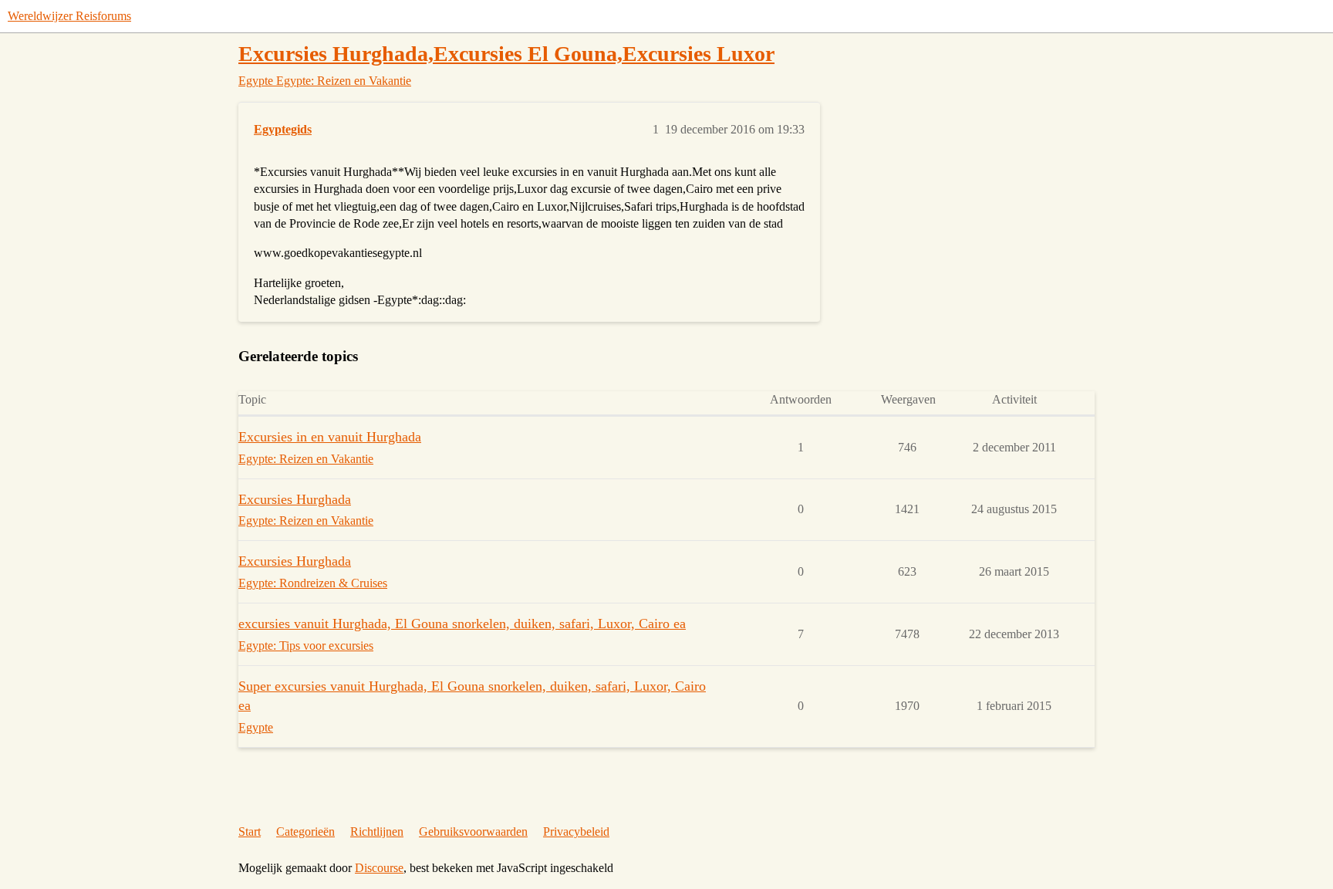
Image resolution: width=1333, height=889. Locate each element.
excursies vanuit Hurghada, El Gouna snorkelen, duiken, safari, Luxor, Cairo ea (462, 623)
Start (249, 831)
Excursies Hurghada (294, 499)
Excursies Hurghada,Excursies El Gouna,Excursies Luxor (506, 54)
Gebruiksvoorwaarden (473, 831)
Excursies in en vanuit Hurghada (329, 436)
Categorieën (305, 831)
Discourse (379, 867)
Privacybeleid (576, 831)
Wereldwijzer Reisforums (69, 15)
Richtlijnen (376, 831)
